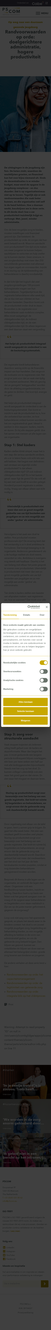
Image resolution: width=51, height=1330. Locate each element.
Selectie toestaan (25, 711)
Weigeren (25, 720)
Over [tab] (42, 615)
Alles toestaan (26, 702)
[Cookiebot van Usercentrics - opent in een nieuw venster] (29, 607)
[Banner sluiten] (47, 607)
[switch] (44, 671)
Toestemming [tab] (10, 615)
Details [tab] (26, 615)
